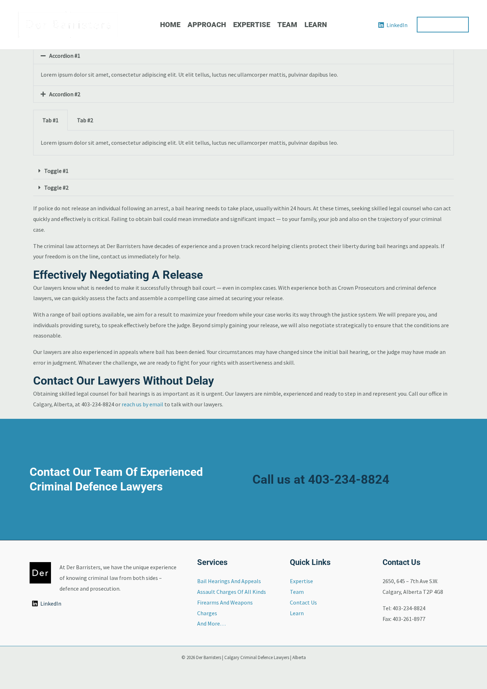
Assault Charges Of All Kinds (231, 591)
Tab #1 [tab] (50, 120)
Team (297, 591)
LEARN (315, 24)
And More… (211, 623)
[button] (443, 24)
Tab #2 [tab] (85, 120)
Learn (297, 613)
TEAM (287, 24)
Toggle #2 (56, 187)
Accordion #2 (64, 94)
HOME (170, 24)
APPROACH (207, 24)
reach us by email (142, 404)
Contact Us (303, 602)
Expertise (301, 581)
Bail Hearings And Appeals (229, 581)
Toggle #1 (56, 170)
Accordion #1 (64, 55)
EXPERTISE (251, 24)
